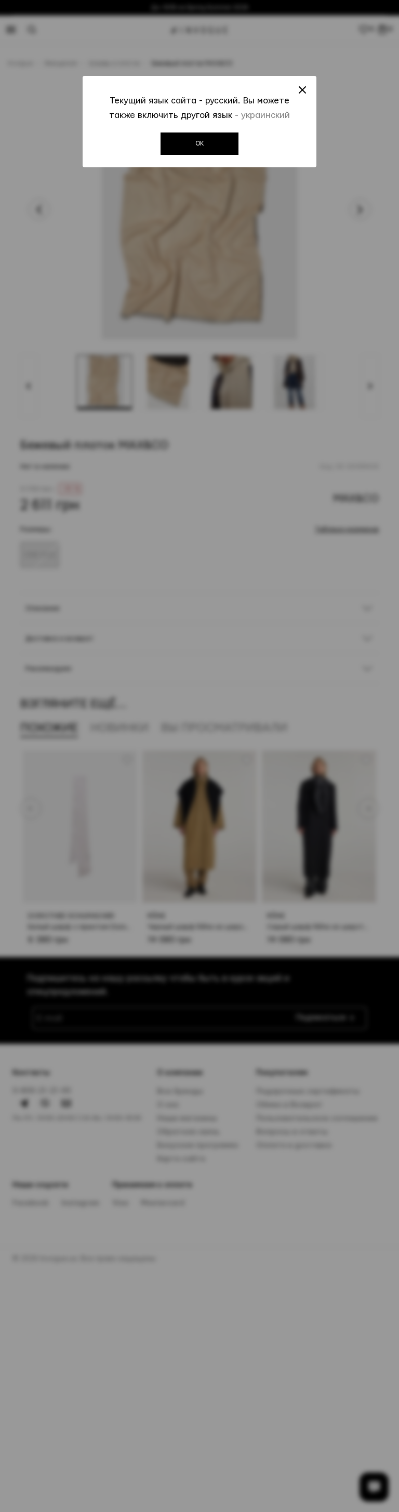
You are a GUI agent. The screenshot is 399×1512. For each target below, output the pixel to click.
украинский (265, 115)
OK (199, 143)
